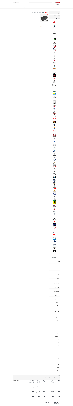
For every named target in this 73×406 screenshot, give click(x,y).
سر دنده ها (58, 327)
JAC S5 (58, 273)
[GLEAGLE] (54, 72)
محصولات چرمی (58, 324)
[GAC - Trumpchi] (54, 62)
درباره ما (58, 358)
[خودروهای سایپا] (54, 127)
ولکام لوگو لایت (58, 278)
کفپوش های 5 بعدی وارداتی (57, 290)
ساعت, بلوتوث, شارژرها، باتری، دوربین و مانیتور (49, 390)
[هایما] (54, 253)
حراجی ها (58, 345)
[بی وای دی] (54, 119)
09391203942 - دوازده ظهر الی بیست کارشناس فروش (52, 376)
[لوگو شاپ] (54, 232)
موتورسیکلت (46, 7)
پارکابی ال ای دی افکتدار (57, 287)
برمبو (44, 390)
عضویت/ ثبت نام (28, 7)
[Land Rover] (54, 91)
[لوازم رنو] (54, 190)
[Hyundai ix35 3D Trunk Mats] (44, 18)
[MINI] (54, 97)
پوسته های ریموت (43, 392)
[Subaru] (54, 109)
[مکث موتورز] (54, 241)
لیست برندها (59, 20)
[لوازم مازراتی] (54, 218)
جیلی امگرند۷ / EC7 (52, 381)
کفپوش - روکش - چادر (32, 380)
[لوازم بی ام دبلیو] (54, 177)
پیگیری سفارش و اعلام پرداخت (23, 7)
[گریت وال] (54, 165)
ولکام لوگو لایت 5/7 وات (38, 381)
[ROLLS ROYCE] (54, 102)
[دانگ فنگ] (54, 131)
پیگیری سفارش (58, 370)
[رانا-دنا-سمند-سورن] (54, 142)
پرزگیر (59, 395)
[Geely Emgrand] (54, 69)
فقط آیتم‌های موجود (55, 15)
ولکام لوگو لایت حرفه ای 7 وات (38, 382)
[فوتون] (54, 154)
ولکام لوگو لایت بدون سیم (57, 282)
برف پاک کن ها (58, 305)
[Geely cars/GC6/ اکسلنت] (54, 66)
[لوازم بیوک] (54, 180)
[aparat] (17, 380)
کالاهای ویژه (54, 7)
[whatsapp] (18, 380)
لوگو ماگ (58, 318)
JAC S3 (58, 274)
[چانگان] (54, 125)
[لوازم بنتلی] (54, 172)
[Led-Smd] (54, 94)
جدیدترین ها (40, 7)
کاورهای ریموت (58, 320)
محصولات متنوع (32, 392)
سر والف (58, 323)
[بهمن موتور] (54, 115)
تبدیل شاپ (39, 387)
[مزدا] (54, 238)
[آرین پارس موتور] (54, 23)
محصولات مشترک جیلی (57, 269)
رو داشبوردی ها (57, 302)
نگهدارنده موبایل (57, 342)
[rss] (13, 380)
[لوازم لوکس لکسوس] (54, 215)
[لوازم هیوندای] (54, 230)
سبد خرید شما (58, 373)
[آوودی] (54, 28)
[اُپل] (54, 31)
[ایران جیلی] (54, 49)
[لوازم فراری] (54, 202)
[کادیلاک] (54, 162)
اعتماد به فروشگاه (38, 397)
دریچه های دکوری (38, 390)
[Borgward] (54, 59)
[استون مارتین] (54, 36)
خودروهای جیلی (57, 262)
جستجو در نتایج (58, 12)
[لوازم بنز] (54, 174)
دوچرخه (48, 7)
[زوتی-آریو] (54, 145)
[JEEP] (54, 89)
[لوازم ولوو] (54, 224)
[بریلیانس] (54, 112)
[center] (51, 2)
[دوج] (54, 135)
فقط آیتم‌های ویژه (55, 18)
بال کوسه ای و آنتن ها (57, 336)
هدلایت (58, 298)
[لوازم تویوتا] (54, 187)
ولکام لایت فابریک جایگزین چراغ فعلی (56, 283)
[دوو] (54, 138)
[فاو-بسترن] (54, 151)
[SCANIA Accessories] (54, 106)
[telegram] (23, 380)
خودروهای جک (58, 270)
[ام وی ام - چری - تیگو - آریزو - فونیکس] (54, 46)
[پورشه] (54, 122)
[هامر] (54, 250)
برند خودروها (37, 7)
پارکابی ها (58, 339)
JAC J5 (44, 381)
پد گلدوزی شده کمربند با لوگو (56, 311)
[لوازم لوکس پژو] (54, 212)
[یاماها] (54, 257)
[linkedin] (15, 380)
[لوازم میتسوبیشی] (54, 221)
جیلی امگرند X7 (58, 266)
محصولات (59, 380)
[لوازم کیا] (54, 209)
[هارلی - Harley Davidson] (54, 247)
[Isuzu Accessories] (54, 78)
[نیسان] (54, 244)
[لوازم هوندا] (54, 227)
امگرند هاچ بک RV (57, 265)
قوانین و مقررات (57, 361)
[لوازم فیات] (54, 206)
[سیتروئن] (54, 148)
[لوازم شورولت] (54, 199)
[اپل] (54, 34)
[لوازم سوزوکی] (54, 196)
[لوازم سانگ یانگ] (54, 193)
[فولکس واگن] (54, 159)
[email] (14, 380)
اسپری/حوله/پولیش (57, 330)
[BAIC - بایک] (54, 56)
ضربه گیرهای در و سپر (57, 333)
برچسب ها (58, 321)
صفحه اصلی (59, 261)
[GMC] (54, 75)
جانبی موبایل (51, 7)
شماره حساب (58, 364)
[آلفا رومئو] (54, 26)
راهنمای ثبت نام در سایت (33, 7)
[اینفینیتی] (54, 53)
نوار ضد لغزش (43, 7)
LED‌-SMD (58, 296)
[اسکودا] (54, 39)
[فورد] (54, 157)
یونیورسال (44, 395)
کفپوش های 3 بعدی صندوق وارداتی (56, 291)
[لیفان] (54, 235)
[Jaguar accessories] (54, 85)
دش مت (58, 308)
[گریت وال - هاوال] (54, 169)
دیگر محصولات (57, 7)
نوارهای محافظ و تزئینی (57, 317)
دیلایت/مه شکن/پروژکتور (57, 299)
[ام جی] (54, 43)
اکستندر (58, 326)
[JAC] (54, 81)
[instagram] (16, 380)
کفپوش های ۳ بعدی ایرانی (57, 295)
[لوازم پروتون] (54, 183)
